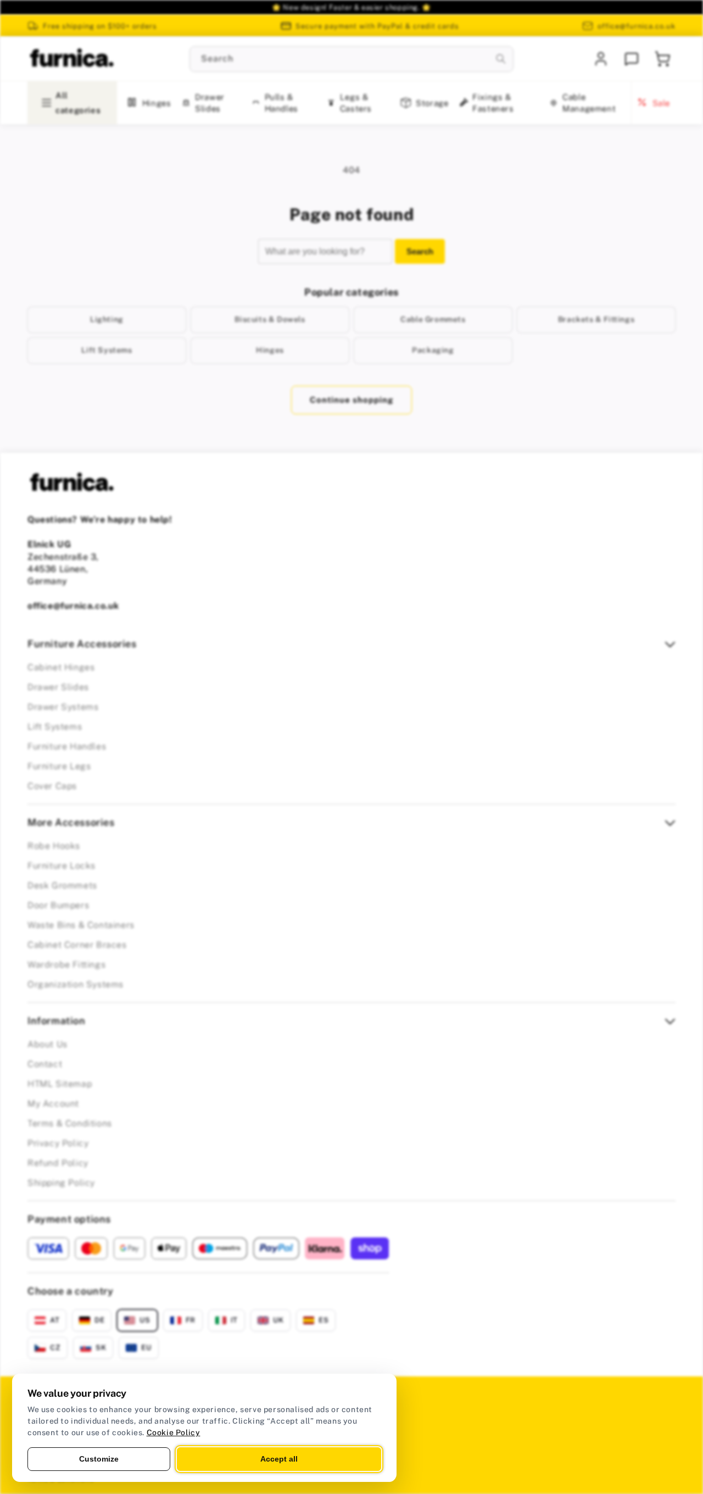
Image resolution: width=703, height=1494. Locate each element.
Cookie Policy (173, 1432)
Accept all (279, 1458)
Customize (99, 1458)
